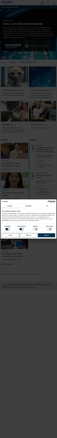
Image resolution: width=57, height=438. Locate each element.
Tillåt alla (46, 235)
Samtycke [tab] (9, 205)
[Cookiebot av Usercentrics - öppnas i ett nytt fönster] (48, 202)
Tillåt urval (28, 235)
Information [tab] (28, 205)
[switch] (21, 229)
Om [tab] (47, 205)
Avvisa (10, 235)
